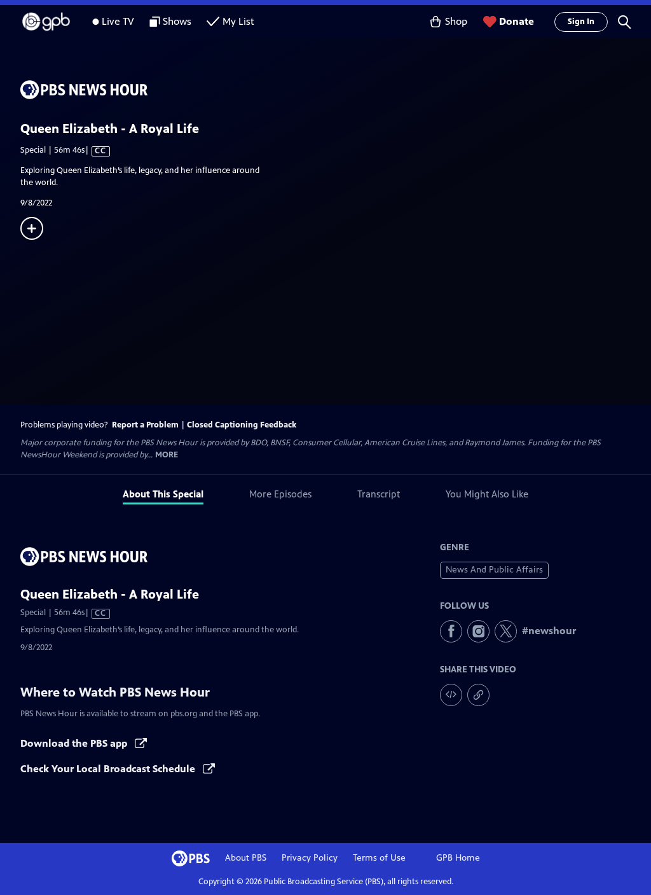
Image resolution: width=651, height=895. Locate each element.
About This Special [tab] (163, 494)
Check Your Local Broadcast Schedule (109, 769)
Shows (177, 21)
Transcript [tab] (378, 494)
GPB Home (458, 857)
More (166, 455)
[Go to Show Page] (335, 90)
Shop (456, 21)
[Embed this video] (451, 695)
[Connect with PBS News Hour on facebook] (451, 631)
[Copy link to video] (478, 695)
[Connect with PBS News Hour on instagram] (478, 631)
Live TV (118, 21)
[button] (624, 21)
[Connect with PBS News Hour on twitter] (506, 631)
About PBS (245, 857)
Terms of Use (379, 857)
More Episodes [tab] (280, 494)
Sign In (581, 22)
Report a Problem (145, 425)
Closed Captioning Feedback (241, 425)
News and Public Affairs (494, 569)
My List (238, 21)
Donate (516, 21)
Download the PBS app (75, 743)
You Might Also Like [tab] (487, 494)
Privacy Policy (310, 857)
